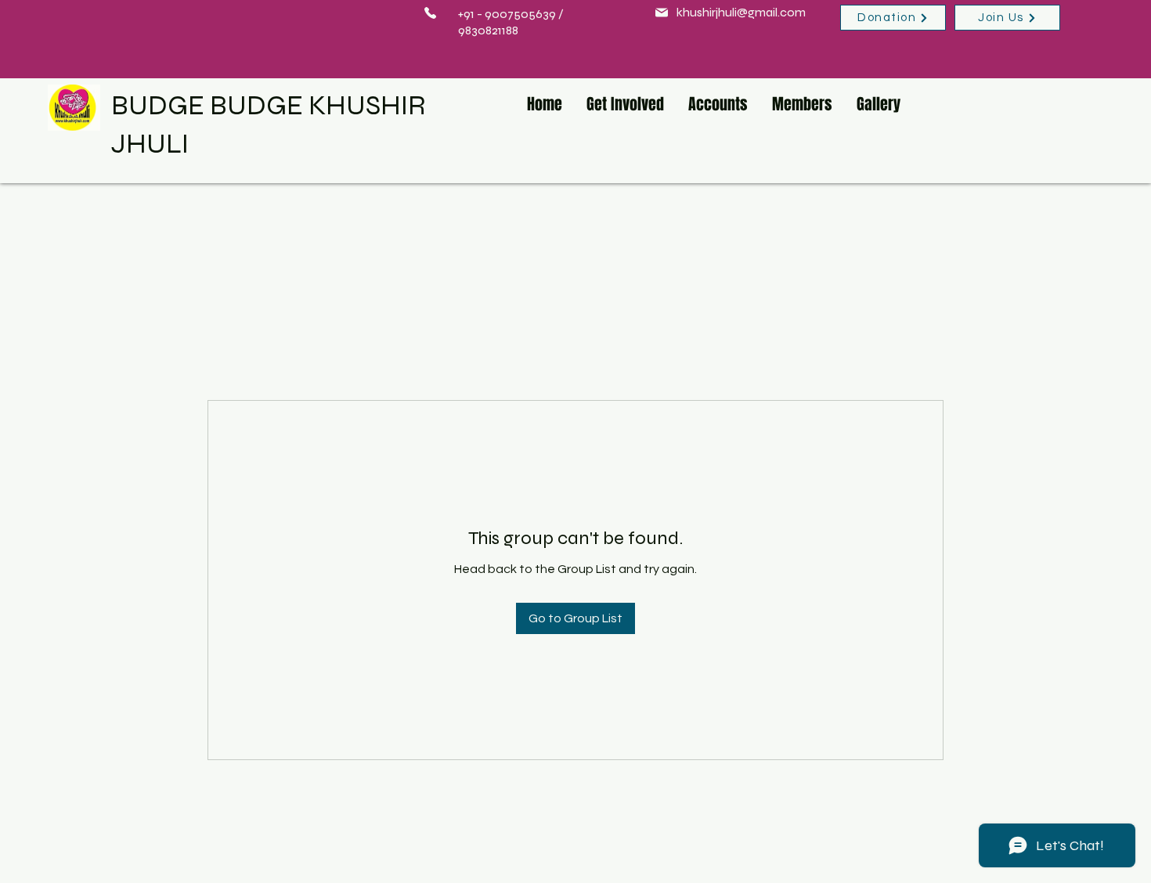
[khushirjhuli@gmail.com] (662, 12)
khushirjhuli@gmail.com (741, 12)
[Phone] (430, 12)
